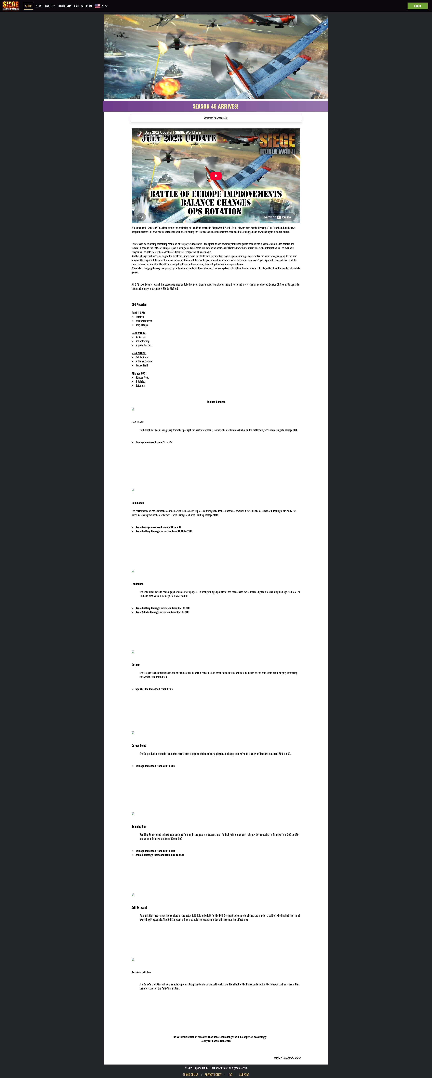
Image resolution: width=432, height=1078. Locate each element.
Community (65, 6)
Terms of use (190, 1075)
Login (417, 6)
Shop (28, 6)
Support (86, 6)
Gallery (50, 6)
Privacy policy (213, 1075)
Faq (76, 6)
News (39, 6)
